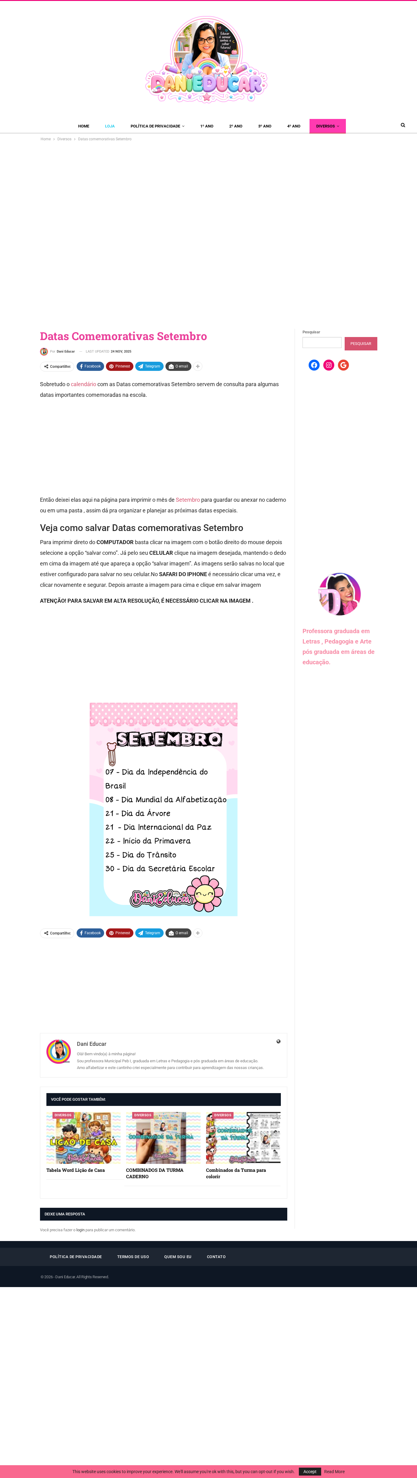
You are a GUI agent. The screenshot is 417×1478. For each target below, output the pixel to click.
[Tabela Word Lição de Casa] (83, 1138)
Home (83, 126)
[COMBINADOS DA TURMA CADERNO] (163, 1138)
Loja (110, 126)
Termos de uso (133, 1256)
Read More (334, 1471)
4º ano (293, 126)
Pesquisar (311, 332)
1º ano (206, 126)
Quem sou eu (178, 1256)
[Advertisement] (208, 188)
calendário (83, 384)
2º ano (235, 126)
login (80, 1230)
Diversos (325, 126)
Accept (310, 1471)
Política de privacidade (155, 126)
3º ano (264, 126)
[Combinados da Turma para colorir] (243, 1138)
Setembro (188, 500)
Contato (216, 1256)
